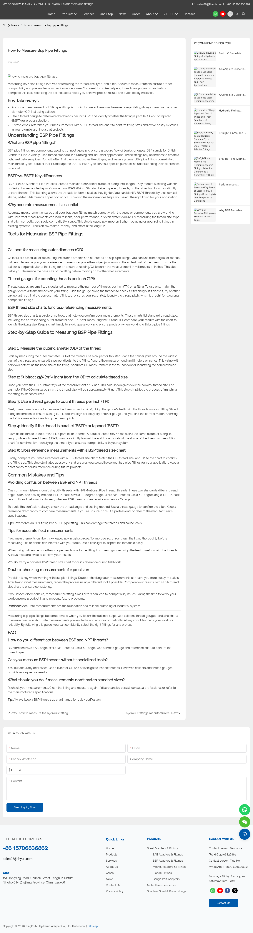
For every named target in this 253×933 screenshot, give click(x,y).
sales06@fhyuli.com (209, 4)
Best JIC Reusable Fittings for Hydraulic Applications (231, 53)
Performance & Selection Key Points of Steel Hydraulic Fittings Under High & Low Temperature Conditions (233, 184)
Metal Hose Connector (161, 885)
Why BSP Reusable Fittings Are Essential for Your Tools (231, 210)
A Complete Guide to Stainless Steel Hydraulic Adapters (231, 95)
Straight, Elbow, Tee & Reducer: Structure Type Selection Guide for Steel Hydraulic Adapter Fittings (232, 133)
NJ (4, 25)
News (15, 25)
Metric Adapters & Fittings (169, 866)
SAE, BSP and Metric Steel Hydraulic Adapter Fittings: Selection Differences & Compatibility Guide (233, 159)
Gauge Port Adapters (166, 879)
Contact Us (113, 885)
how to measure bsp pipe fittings (46, 25)
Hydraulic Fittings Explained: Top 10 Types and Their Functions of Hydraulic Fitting (232, 110)
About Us (112, 866)
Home (110, 848)
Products (111, 854)
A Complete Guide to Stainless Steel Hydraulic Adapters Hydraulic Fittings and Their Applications (232, 69)
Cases (110, 873)
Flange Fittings (162, 873)
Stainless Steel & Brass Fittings (166, 891)
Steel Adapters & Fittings (163, 848)
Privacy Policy (114, 891)
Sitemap (93, 926)
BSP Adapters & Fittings (168, 860)
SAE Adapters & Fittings (168, 854)
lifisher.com (79, 926)
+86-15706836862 (238, 4)
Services (111, 860)
